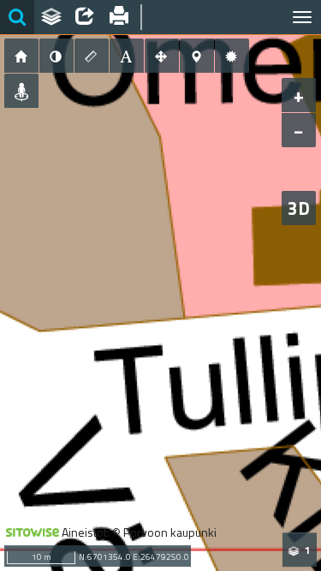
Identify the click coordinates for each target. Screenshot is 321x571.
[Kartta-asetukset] (232, 56)
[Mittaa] (91, 56)
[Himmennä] (56, 56)
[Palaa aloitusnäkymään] (21, 56)
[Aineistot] (51, 17)
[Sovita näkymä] (162, 56)
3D (299, 208)
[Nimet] (127, 56)
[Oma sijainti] (21, 91)
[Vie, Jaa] (85, 17)
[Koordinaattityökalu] (197, 56)
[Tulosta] (119, 17)
